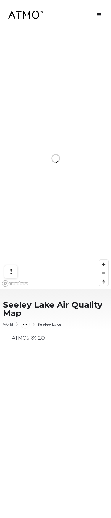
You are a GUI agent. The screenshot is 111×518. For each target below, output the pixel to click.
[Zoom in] (103, 264)
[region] (55, 159)
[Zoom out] (103, 273)
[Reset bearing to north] (103, 281)
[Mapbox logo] (15, 283)
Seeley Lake (49, 324)
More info (17, 253)
